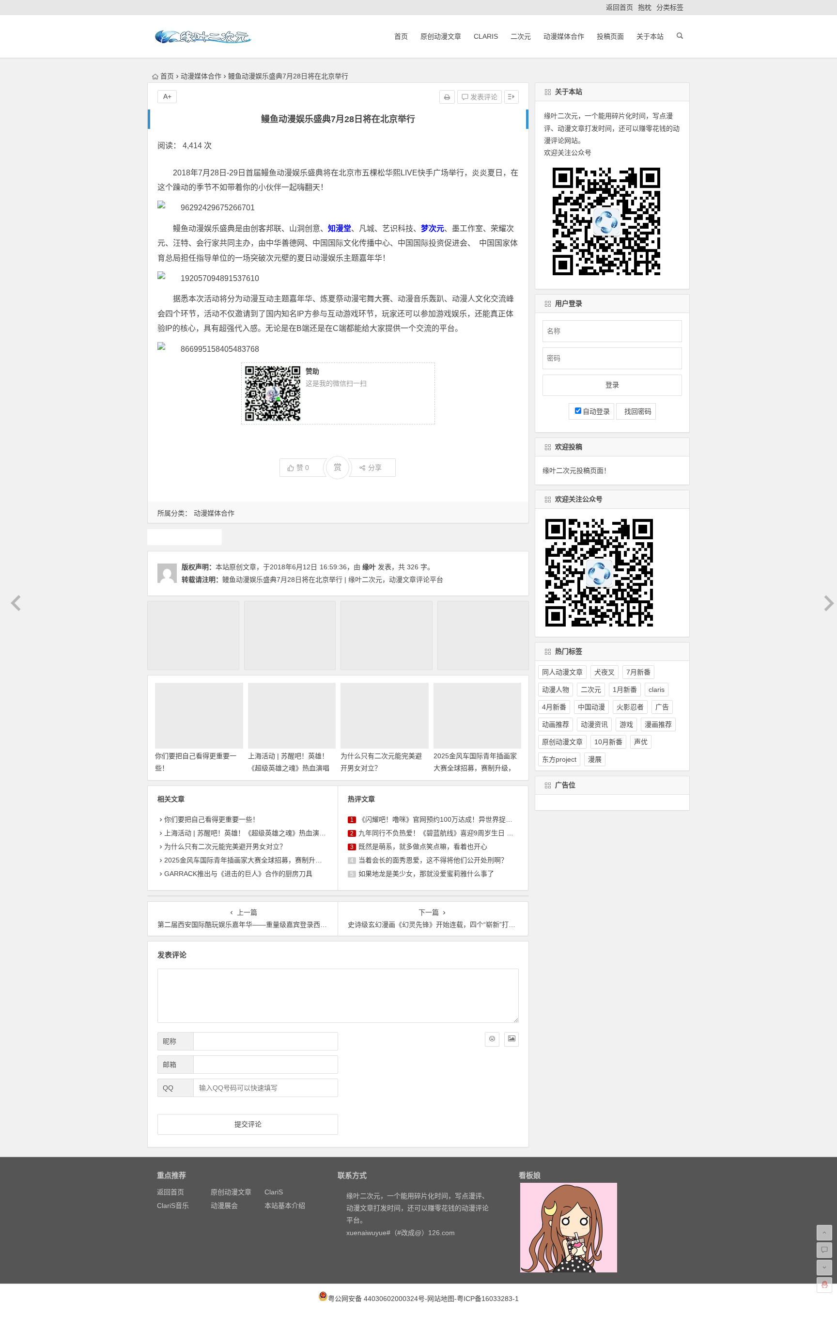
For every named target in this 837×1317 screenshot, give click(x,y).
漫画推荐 (658, 724)
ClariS (486, 36)
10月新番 (608, 742)
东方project (559, 759)
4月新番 (554, 707)
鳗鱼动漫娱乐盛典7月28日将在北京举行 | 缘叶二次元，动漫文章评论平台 (332, 579)
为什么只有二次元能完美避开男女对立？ (225, 846)
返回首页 (619, 7)
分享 (375, 467)
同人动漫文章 (562, 672)
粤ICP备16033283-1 (488, 1298)
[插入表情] (492, 1039)
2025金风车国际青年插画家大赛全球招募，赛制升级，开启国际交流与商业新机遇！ (290, 860)
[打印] (447, 97)
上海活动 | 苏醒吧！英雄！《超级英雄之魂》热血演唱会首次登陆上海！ (288, 768)
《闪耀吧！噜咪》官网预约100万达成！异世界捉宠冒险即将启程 (455, 819)
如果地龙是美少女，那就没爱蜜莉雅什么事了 (426, 874)
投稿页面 (610, 36)
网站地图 (440, 1298)
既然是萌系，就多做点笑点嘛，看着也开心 (422, 846)
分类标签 (669, 7)
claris (657, 689)
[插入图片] (511, 1039)
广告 (662, 707)
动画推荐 (555, 724)
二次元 (521, 36)
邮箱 (169, 1064)
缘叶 (369, 567)
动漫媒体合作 (563, 36)
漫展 (595, 759)
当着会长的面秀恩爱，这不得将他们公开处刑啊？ (433, 860)
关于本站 (650, 36)
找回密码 (635, 411)
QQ (168, 1088)
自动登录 (596, 411)
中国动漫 (591, 707)
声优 (641, 742)
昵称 (169, 1041)
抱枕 (644, 7)
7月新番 (638, 672)
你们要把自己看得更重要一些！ (211, 819)
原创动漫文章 (440, 36)
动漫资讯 (594, 724)
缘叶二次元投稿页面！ (576, 470)
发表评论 (482, 97)
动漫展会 (224, 1205)
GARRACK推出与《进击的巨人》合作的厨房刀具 (238, 874)
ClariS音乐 (173, 1205)
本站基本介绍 (284, 1205)
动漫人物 (555, 689)
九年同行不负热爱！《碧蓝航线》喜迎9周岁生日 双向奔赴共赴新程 (459, 833)
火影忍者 (630, 707)
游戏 (626, 724)
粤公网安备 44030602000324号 (376, 1298)
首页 (401, 36)
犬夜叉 (604, 672)
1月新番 (625, 689)
